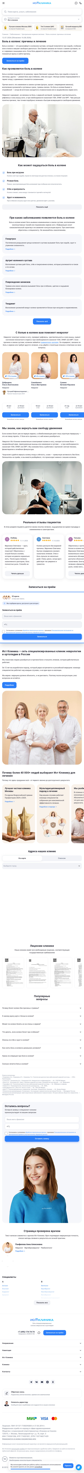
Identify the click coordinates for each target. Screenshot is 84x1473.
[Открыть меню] (3, 3)
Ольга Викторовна (38, 383)
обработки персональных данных (33, 630)
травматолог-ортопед (49, 342)
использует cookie (17, 1449)
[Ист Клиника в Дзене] (47, 1382)
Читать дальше (17, 573)
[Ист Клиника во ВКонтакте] (36, 1382)
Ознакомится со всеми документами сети (19, 1439)
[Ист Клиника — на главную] (42, 3)
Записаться (15, 415)
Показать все (42, 1303)
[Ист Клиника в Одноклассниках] (53, 1382)
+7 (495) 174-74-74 (26, 1332)
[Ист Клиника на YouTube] (42, 1382)
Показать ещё (42, 207)
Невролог (5, 388)
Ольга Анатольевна (10, 383)
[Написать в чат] (76, 3)
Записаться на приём (15, 61)
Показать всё (42, 321)
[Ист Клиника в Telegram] (31, 1382)
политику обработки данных (36, 632)
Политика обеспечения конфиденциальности (57, 1467)
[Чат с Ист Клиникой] (79, 1467)
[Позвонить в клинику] (80, 3)
